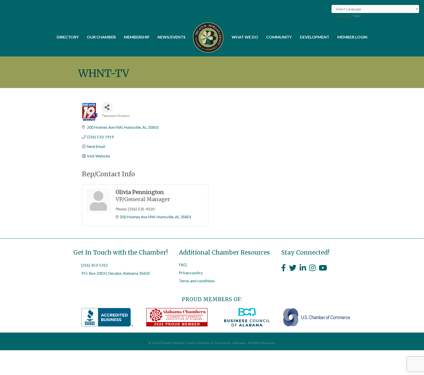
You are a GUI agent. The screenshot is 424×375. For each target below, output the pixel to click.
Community (279, 37)
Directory (68, 37)
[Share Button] (107, 107)
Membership (136, 37)
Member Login (352, 37)
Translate (370, 15)
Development (314, 37)
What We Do (245, 37)
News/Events (172, 37)
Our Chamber (101, 37)
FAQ (183, 264)
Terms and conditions (197, 280)
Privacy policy (191, 272)
